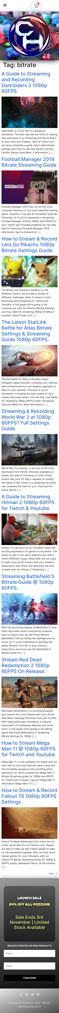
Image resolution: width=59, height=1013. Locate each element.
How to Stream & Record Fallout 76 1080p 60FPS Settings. (29, 796)
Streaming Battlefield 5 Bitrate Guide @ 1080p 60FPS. (28, 582)
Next (53, 873)
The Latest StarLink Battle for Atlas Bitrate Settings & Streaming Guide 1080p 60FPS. (27, 330)
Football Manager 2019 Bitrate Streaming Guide (29, 162)
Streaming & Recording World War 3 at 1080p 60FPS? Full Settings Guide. (28, 419)
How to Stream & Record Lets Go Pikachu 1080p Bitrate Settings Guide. (29, 244)
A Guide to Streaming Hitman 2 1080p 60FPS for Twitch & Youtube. (28, 502)
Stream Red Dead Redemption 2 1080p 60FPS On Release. (26, 665)
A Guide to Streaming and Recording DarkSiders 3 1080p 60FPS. (26, 82)
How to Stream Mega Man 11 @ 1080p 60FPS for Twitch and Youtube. (29, 749)
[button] (4, 5)
